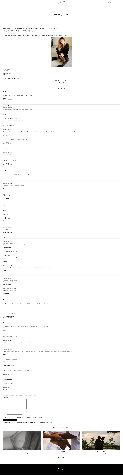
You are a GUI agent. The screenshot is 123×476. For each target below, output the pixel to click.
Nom (4, 410)
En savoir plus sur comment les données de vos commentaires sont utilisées (37, 422)
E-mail (4, 412)
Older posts (61, 457)
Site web (4, 415)
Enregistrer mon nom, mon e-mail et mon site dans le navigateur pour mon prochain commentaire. (23, 417)
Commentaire (6, 397)
